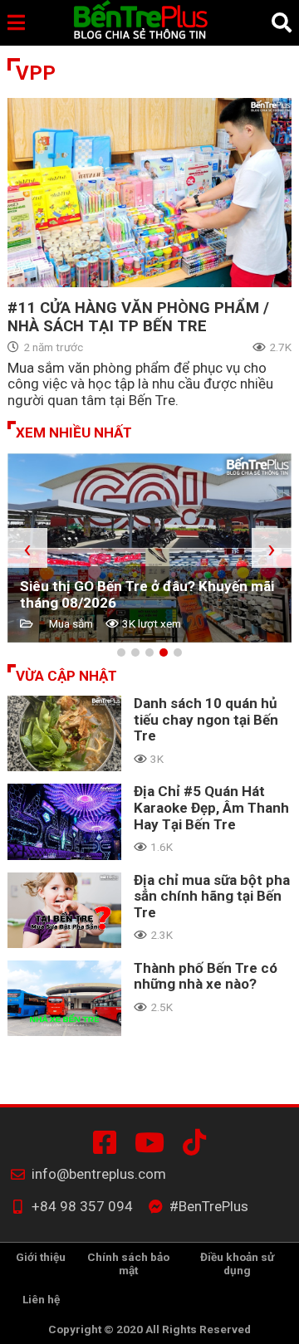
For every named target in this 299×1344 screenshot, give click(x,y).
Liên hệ (41, 1299)
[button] (121, 652)
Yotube (153, 1142)
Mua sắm (71, 624)
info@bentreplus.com (99, 1174)
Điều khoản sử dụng (237, 1263)
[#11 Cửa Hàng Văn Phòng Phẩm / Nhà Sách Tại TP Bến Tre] (149, 192)
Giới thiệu (41, 1256)
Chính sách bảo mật (128, 1263)
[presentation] (27, 548)
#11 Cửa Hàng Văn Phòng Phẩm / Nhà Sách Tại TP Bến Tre (138, 317)
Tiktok (197, 1142)
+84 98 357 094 (82, 1207)
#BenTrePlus (108, 1142)
